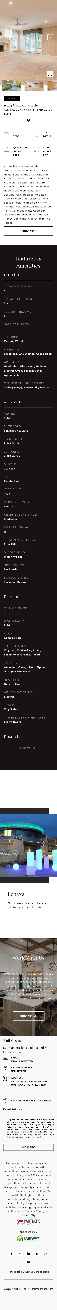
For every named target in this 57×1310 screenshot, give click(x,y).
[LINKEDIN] (28, 1254)
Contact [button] (28, 231)
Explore (28, 919)
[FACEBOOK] (11, 1254)
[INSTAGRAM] (20, 1254)
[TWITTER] (37, 1254)
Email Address (13, 1109)
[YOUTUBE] (28, 1262)
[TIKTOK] (45, 1254)
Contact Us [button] (28, 1016)
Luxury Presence (37, 1271)
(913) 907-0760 (18, 1071)
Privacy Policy (39, 1136)
